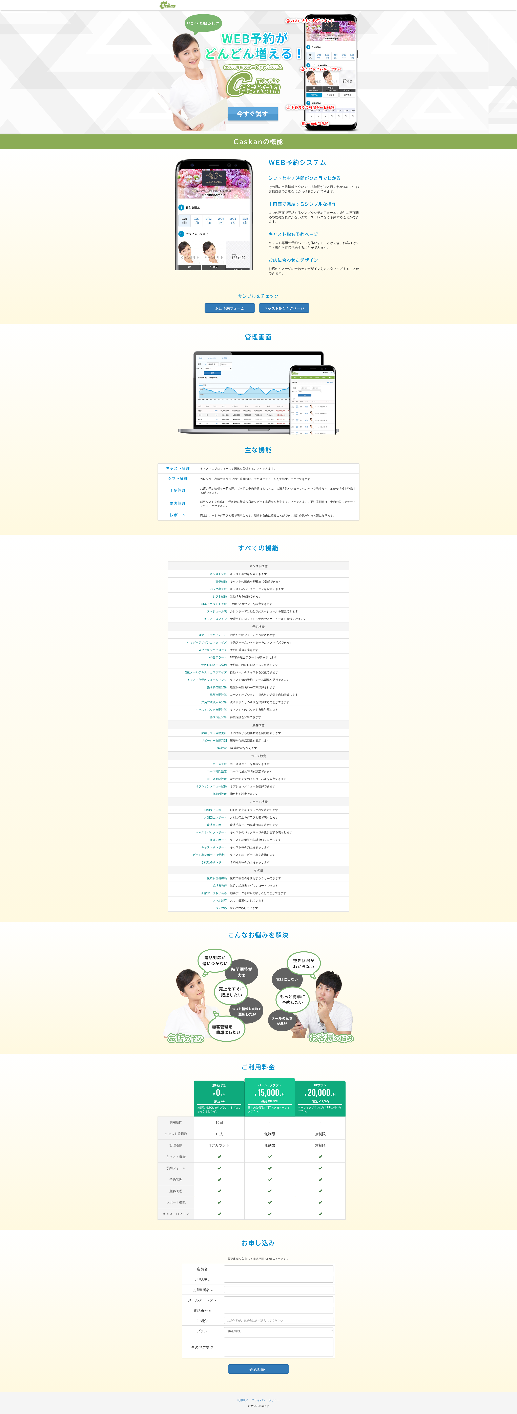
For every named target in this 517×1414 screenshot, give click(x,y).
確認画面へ (258, 1369)
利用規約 (243, 1400)
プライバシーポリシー (265, 1400)
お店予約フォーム (229, 308)
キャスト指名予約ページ (284, 308)
